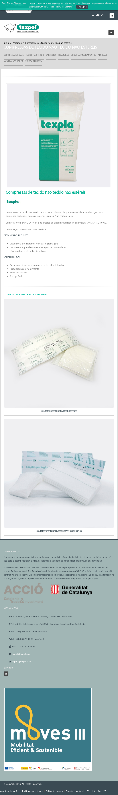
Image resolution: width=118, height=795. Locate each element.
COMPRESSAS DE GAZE (14, 55)
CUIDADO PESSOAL (33, 61)
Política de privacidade (32, 791)
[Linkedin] (112, 15)
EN (97, 14)
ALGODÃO (102, 55)
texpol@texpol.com (21, 653)
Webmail (80, 791)
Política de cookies (54, 791)
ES (93, 14)
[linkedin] (6, 673)
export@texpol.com (21, 661)
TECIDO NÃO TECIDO (35, 55)
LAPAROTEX (51, 55)
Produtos (17, 42)
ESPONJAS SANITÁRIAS (13, 61)
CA (101, 14)
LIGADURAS (63, 55)
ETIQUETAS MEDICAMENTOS (83, 55)
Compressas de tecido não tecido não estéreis (48, 42)
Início (6, 42)
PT (106, 14)
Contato (69, 791)
